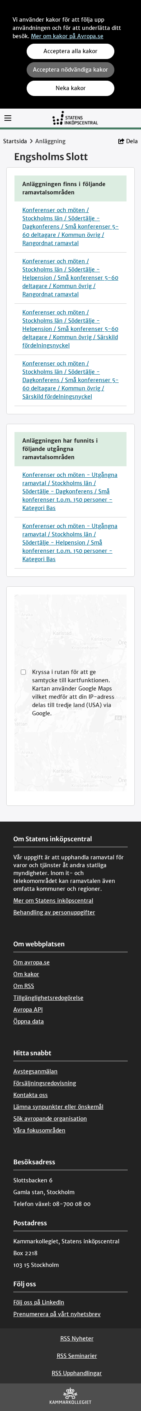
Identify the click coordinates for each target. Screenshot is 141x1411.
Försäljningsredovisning (44, 1083)
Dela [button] (132, 141)
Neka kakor (71, 88)
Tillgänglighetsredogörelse (48, 997)
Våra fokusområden (39, 1130)
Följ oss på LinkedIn (38, 1302)
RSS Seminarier (77, 1355)
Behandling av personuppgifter (54, 912)
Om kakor (26, 974)
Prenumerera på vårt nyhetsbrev (57, 1314)
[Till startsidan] (75, 117)
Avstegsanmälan (35, 1071)
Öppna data (28, 1021)
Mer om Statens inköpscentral (53, 900)
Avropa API (28, 1009)
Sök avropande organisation (50, 1118)
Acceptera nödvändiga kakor (70, 69)
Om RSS (23, 986)
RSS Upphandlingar (77, 1373)
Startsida (15, 141)
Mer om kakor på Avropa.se (67, 36)
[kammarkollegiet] (70, 1397)
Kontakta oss (30, 1095)
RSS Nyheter (77, 1338)
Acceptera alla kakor (70, 51)
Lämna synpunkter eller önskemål (58, 1106)
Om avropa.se (31, 962)
